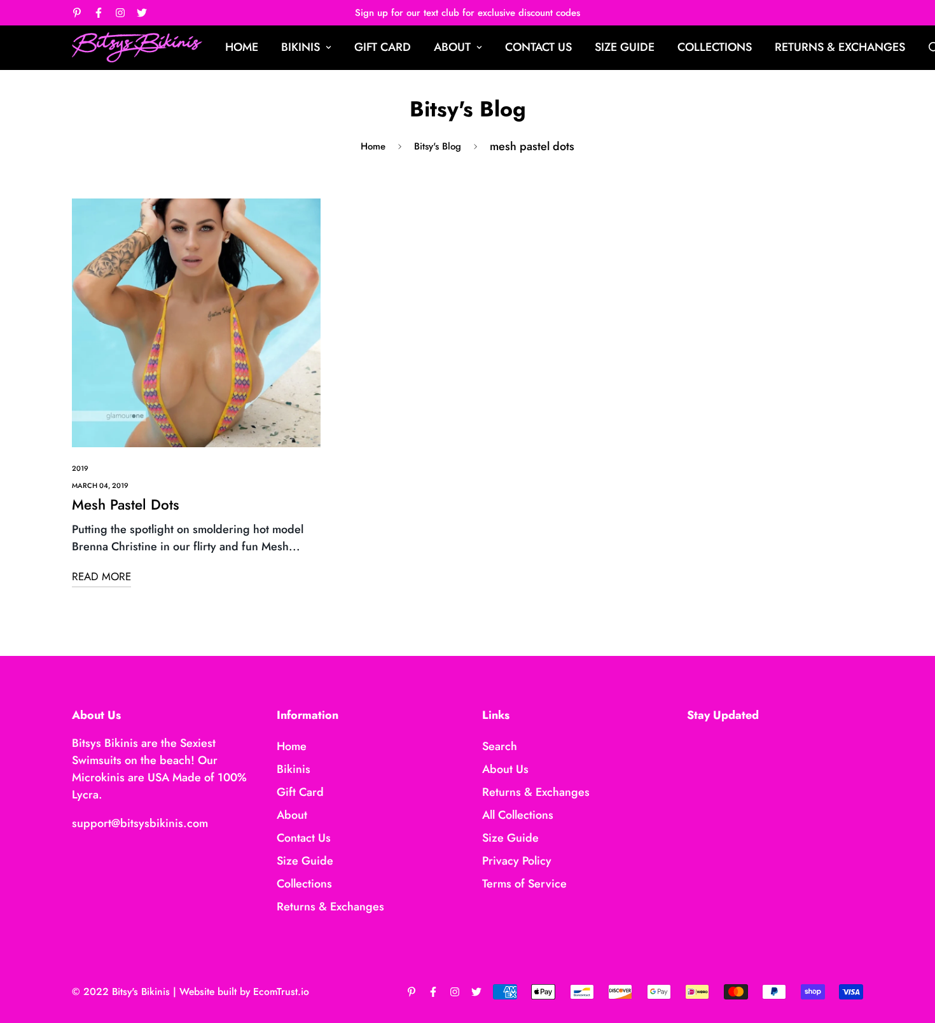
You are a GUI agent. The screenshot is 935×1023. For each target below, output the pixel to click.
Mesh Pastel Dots (125, 504)
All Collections (517, 815)
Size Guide (624, 47)
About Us (505, 769)
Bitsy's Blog (437, 146)
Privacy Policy (516, 860)
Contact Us (538, 47)
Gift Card (382, 47)
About (452, 47)
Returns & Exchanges (840, 47)
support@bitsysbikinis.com (140, 823)
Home (241, 47)
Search (499, 746)
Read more (101, 576)
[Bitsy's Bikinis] (137, 47)
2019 (80, 468)
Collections (714, 47)
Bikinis (300, 47)
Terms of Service (524, 883)
